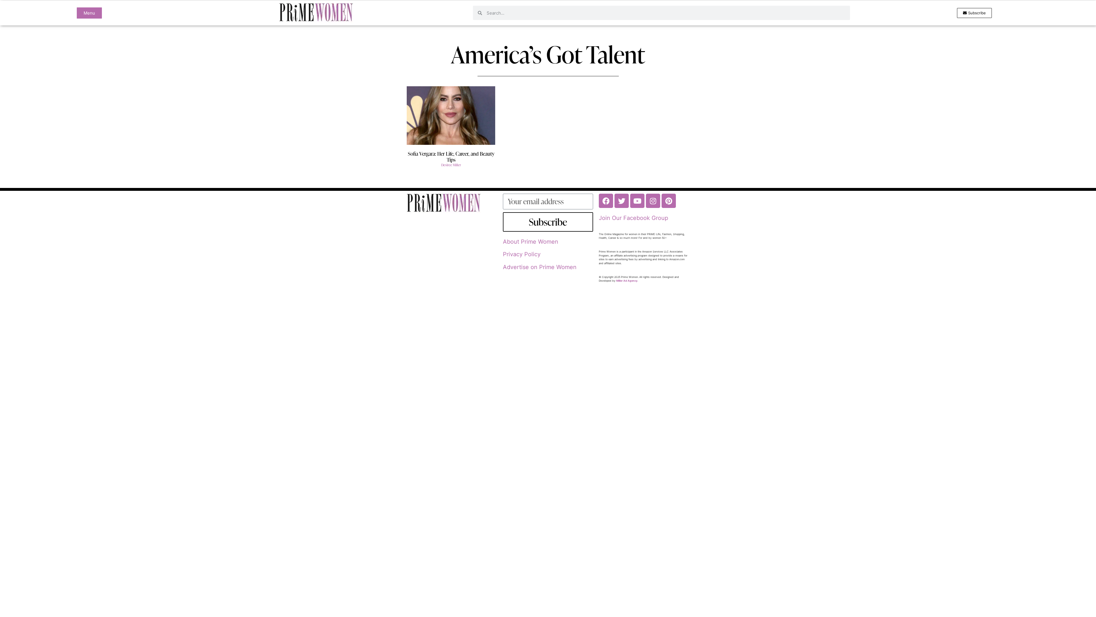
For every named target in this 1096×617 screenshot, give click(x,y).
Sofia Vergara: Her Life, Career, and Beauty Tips (451, 156)
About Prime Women (530, 241)
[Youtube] (637, 201)
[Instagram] (653, 201)
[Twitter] (622, 201)
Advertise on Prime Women (540, 267)
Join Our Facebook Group (633, 218)
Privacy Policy (522, 254)
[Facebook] (606, 201)
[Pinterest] (669, 201)
